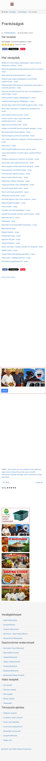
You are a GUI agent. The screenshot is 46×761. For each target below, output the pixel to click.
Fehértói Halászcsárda (11, 629)
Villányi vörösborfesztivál (11, 662)
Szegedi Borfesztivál (10, 657)
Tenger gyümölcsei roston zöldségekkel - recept (18, 185)
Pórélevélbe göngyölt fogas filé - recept (15, 261)
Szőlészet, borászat (10, 713)
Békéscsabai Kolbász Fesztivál (13, 675)
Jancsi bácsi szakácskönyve (12, 726)
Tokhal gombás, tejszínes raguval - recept (16, 174)
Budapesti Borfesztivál (10, 671)
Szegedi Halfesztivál (10, 735)
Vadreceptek (7, 703)
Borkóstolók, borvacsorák (12, 731)
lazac (27, 472)
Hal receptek (7, 685)
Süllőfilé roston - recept (9, 250)
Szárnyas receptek (9, 689)
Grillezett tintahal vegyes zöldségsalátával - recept (19, 97)
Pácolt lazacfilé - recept (9, 206)
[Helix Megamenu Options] (11, 4)
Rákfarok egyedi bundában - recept (14, 203)
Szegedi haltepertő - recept (11, 243)
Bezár (5, 391)
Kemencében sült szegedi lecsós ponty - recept (18, 163)
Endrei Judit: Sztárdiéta (11, 722)
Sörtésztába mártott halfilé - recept (13, 195)
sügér (3, 472)
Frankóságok (22, 12)
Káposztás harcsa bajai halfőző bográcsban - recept (19, 225)
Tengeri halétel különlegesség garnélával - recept (18, 254)
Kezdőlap (12, 12)
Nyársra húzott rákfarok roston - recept (15, 177)
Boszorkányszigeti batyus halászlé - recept (16, 132)
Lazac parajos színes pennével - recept (15, 115)
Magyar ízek (7, 740)
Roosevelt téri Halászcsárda (12, 638)
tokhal (26, 474)
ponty (8, 472)
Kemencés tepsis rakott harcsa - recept (15, 188)
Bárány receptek (9, 699)
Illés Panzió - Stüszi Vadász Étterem (15, 634)
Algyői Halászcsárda (10, 620)
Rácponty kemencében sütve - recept (14, 125)
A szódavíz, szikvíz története (13, 717)
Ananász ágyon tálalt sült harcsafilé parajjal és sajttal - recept (22, 105)
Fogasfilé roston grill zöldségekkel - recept (16, 210)
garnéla (21, 472)
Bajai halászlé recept (9, 228)
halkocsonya (6, 474)
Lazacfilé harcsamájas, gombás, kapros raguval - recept (21, 214)
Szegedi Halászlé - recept (10, 232)
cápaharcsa (33, 474)
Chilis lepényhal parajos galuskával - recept (16, 75)
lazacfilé (32, 472)
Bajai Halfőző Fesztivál (11, 653)
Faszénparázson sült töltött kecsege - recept (17, 170)
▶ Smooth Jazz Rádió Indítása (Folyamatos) (17, 749)
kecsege (20, 474)
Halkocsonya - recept (9, 145)
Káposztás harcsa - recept (10, 217)
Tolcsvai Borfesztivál (10, 666)
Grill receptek (7, 694)
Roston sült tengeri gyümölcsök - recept (15, 192)
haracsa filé (15, 472)
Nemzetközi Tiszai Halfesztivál (13, 648)
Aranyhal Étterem (9, 625)
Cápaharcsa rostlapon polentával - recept (16, 181)
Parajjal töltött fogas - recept (11, 236)
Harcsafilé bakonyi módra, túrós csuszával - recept (19, 199)
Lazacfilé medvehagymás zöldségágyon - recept (18, 101)
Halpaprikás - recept (8, 221)
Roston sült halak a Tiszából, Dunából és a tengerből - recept (22, 247)
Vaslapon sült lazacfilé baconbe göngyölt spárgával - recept (22, 128)
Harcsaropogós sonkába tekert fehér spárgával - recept (20, 166)
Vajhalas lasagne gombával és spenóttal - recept (18, 136)
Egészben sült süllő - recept (11, 239)
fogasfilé (14, 474)
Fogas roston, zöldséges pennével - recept (16, 258)
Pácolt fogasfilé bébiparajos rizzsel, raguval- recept (19, 149)
